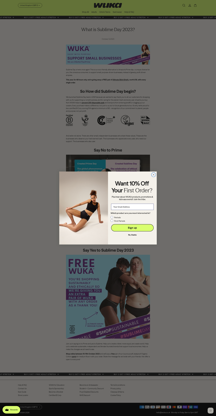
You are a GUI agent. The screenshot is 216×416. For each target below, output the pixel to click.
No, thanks (132, 235)
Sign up (132, 227)
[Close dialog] (153, 174)
